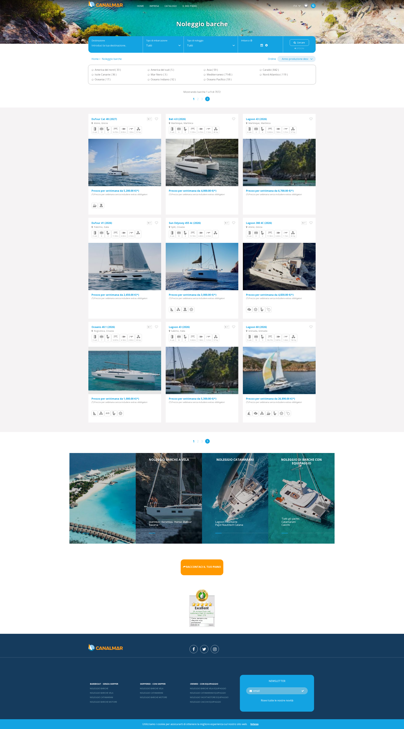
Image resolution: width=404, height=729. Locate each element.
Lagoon (220, 522)
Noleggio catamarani (235, 459)
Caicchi (286, 525)
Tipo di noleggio (195, 40)
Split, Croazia (177, 227)
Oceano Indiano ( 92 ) (163, 79)
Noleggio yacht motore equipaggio (209, 697)
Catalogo (171, 5)
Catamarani (289, 522)
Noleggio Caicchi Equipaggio (205, 701)
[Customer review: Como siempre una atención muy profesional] (202, 626)
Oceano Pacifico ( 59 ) (219, 79)
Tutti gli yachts (291, 518)
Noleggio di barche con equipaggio (301, 461)
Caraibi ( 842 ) (271, 69)
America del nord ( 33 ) (108, 69)
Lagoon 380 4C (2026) (259, 223)
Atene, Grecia (100, 123)
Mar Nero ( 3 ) (159, 74)
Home (140, 5)
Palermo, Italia (101, 227)
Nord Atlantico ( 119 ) (275, 74)
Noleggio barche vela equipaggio (208, 688)
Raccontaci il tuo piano (203, 566)
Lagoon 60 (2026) (256, 327)
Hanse (178, 522)
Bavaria (154, 525)
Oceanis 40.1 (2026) (103, 327)
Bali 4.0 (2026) (177, 119)
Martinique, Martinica (181, 123)
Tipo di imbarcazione (156, 40)
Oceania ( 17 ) (102, 79)
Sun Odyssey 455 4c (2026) (185, 223)
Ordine (272, 59)
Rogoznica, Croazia (103, 331)
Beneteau (167, 522)
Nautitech (228, 525)
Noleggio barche (112, 59)
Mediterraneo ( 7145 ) (219, 74)
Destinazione (98, 40)
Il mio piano (189, 5)
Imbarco (245, 40)
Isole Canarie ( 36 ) (105, 74)
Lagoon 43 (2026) (256, 119)
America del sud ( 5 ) (162, 69)
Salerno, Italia (177, 331)
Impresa (154, 5)
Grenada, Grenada (257, 331)
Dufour (187, 522)
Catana (239, 525)
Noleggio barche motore (103, 701)
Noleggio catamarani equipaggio (208, 692)
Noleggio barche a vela (169, 459)
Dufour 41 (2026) (102, 223)
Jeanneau (155, 522)
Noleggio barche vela (101, 692)
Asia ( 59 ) (212, 69)
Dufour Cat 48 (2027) (104, 119)
